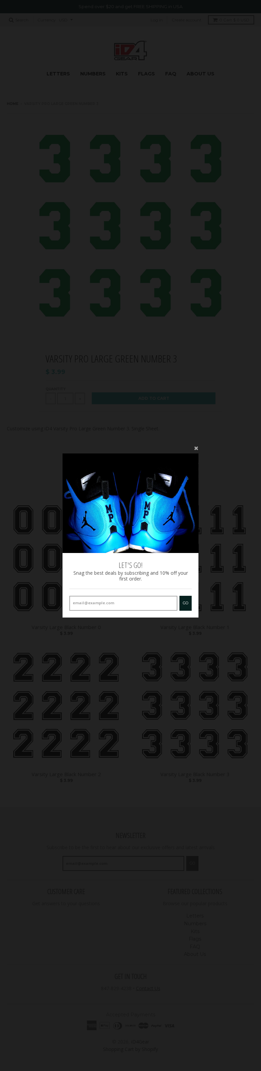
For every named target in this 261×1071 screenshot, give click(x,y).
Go (185, 603)
